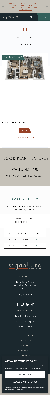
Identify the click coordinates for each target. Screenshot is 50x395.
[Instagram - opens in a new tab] (22, 305)
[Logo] (25, 269)
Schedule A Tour (25, 138)
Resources (25, 350)
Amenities (25, 340)
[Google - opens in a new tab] (27, 305)
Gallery (25, 345)
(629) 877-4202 (25, 295)
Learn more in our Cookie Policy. (14, 389)
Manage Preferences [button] (25, 382)
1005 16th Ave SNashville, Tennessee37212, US (25, 285)
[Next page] (47, 7)
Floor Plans (25, 335)
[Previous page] (3, 7)
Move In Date (25, 218)
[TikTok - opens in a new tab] (32, 305)
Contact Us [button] (25, 10)
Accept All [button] (25, 374)
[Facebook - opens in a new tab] (17, 305)
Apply (33, 17)
